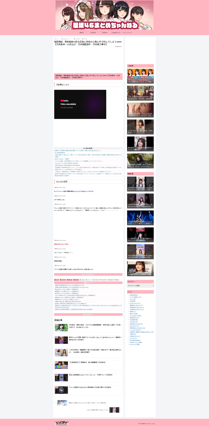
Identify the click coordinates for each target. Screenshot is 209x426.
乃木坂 (57, 279)
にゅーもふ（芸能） (135, 344)
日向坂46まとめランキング (137, 307)
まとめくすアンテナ (135, 303)
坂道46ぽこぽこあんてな (136, 323)
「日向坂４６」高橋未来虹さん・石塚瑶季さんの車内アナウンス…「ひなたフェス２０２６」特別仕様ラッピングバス (83, 171)
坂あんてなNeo (134, 313)
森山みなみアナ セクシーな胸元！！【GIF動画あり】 (67, 289)
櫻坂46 (117, 279)
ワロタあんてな (134, 321)
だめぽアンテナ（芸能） (136, 342)
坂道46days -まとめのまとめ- (137, 328)
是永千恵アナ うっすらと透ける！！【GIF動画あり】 (67, 293)
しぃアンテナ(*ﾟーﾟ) (135, 330)
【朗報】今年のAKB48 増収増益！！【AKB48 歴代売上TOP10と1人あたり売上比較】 (74, 309)
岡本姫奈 (70, 279)
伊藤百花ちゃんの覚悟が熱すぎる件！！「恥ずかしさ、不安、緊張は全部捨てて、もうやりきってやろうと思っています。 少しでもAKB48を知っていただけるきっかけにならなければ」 (88, 306)
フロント (90, 279)
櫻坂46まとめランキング (136, 305)
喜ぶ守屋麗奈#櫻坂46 (60, 152)
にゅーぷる (133, 299)
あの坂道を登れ (134, 319)
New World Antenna (135, 340)
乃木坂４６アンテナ (135, 336)
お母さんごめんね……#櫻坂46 (62, 159)
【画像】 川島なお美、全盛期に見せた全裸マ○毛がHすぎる (68, 301)
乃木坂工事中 (104, 279)
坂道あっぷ (133, 311)
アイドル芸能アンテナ (135, 297)
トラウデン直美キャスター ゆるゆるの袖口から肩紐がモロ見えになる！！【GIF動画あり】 (75, 295)
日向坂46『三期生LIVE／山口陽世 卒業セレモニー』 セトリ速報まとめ (70, 303)
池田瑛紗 (77, 279)
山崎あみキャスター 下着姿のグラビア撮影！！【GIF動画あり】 (69, 297)
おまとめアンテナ (134, 325)
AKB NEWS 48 (133, 295)
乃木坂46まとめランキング (137, 309)
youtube (83, 279)
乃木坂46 (64, 279)
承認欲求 (111, 279)
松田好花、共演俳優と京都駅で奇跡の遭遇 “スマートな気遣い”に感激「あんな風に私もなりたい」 (78, 150)
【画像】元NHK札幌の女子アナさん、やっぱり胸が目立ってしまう (69, 285)
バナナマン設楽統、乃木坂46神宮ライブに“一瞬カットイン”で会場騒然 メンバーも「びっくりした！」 (79, 161)
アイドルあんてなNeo (135, 315)
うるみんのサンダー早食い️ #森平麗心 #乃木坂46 (66, 163)
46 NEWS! (132, 301)
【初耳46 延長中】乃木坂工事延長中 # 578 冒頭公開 (67, 165)
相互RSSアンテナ (134, 317)
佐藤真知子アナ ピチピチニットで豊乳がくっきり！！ (67, 299)
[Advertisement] (88, 59)
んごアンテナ (133, 338)
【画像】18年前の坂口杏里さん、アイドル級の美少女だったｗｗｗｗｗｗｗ (71, 287)
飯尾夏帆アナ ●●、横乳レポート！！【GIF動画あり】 (67, 291)
